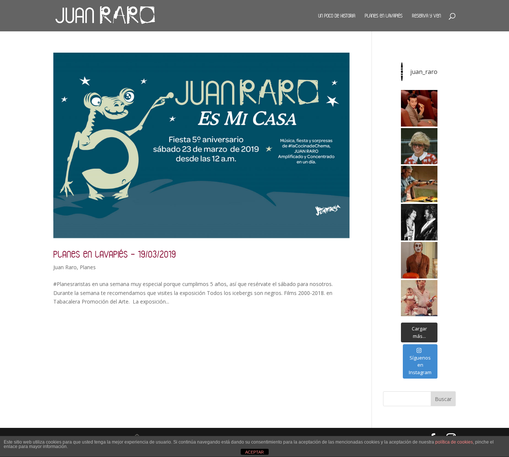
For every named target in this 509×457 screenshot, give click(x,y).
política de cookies (454, 442)
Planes (88, 267)
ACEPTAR (254, 452)
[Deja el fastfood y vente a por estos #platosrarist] (419, 108)
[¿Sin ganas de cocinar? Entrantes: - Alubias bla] (419, 298)
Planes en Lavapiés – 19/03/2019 (114, 254)
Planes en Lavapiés (383, 15)
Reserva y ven (426, 15)
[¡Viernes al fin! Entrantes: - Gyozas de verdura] (419, 222)
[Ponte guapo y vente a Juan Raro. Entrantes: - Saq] (419, 260)
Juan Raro (65, 267)
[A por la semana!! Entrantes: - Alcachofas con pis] (419, 184)
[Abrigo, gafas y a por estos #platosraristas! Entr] (419, 146)
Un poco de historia (336, 15)
